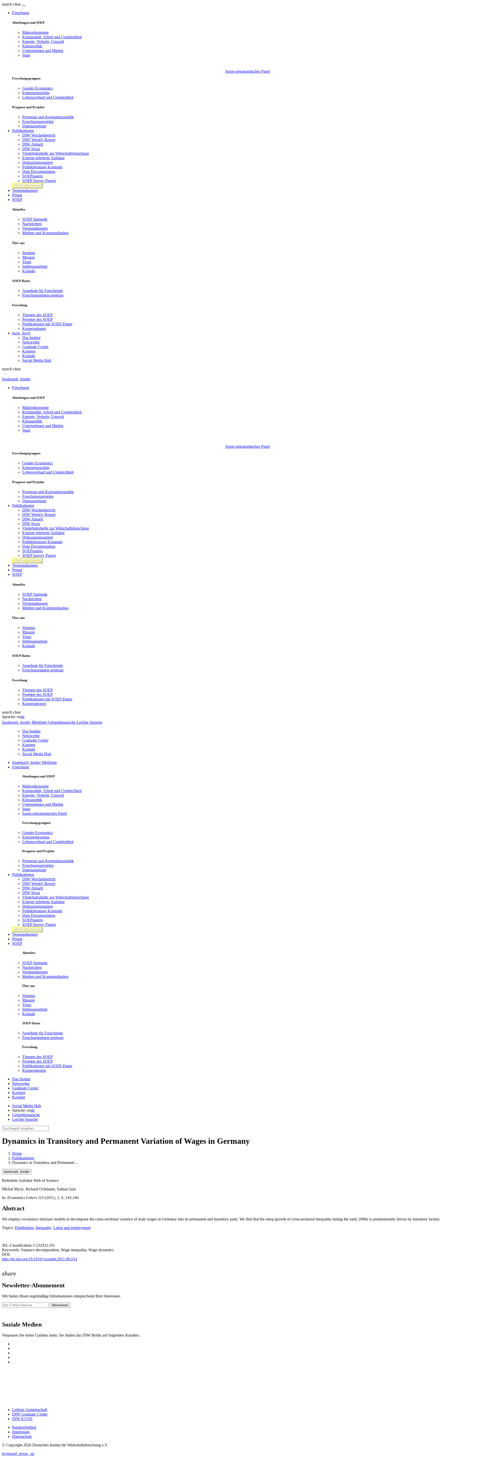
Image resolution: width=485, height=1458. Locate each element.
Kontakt (28, 271)
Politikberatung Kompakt (42, 167)
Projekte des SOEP (37, 319)
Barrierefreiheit (24, 1427)
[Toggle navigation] (24, 5)
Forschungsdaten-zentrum (42, 295)
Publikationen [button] (23, 130)
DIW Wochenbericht (38, 135)
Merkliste (34, 762)
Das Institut (31, 337)
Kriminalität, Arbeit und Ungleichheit (52, 37)
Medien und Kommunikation (45, 233)
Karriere (28, 351)
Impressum (21, 1432)
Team (26, 262)
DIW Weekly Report (38, 140)
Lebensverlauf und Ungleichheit (48, 97)
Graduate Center (35, 347)
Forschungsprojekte (38, 121)
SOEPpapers (32, 176)
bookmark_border (16, 379)
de (23, 717)
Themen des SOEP (37, 315)
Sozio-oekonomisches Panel (247, 71)
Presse (17, 195)
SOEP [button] (17, 199)
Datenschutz (22, 1436)
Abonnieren (60, 1305)
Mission (28, 257)
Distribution (24, 1228)
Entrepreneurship (36, 93)
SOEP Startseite (34, 219)
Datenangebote (34, 126)
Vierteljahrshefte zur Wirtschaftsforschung (55, 153)
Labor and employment (71, 1228)
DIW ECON (22, 1419)
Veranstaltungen (25, 190)
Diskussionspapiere (37, 162)
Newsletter (10, 1314)
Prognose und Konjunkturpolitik (48, 117)
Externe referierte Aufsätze (43, 158)
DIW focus (31, 149)
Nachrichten (32, 224)
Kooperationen (34, 328)
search (7, 4)
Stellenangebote (34, 266)
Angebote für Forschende (42, 291)
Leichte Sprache (25, 1119)
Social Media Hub (36, 360)
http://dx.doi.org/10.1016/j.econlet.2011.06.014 (39, 1259)
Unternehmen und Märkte (42, 50)
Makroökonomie (35, 32)
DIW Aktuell (32, 144)
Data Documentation (38, 171)
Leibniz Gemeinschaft (29, 1410)
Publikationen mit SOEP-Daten (47, 324)
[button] (12, 4)
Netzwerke (31, 342)
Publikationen (23, 1158)
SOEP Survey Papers (39, 180)
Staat (26, 55)
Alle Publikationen (27, 186)
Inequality (43, 1228)
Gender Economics (37, 88)
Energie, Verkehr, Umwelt (43, 41)
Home (17, 1153)
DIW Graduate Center (29, 1414)
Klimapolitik (32, 46)
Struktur (28, 253)
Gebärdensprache (26, 1115)
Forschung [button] (20, 13)
